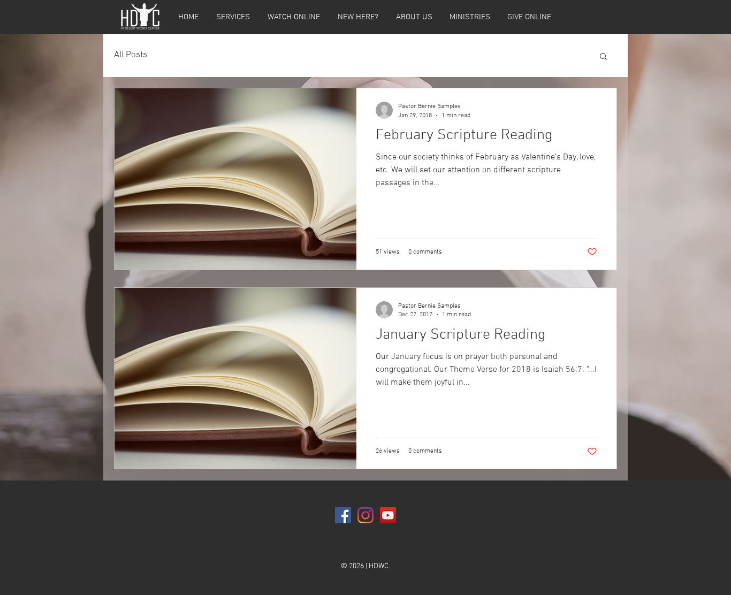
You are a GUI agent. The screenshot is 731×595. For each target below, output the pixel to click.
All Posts (130, 55)
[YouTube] (388, 515)
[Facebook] (343, 515)
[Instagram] (365, 515)
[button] (603, 57)
